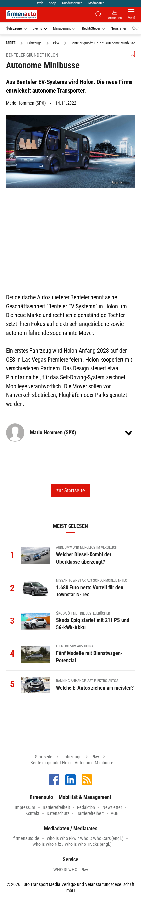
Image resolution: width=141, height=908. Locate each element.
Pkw (95, 756)
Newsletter (118, 28)
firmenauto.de (26, 838)
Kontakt (32, 813)
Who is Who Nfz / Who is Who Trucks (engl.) (71, 844)
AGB (115, 813)
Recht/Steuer (91, 28)
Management (62, 28)
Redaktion (86, 807)
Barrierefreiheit (56, 807)
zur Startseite (70, 490)
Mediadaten (96, 3)
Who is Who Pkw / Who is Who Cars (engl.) (85, 838)
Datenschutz (58, 813)
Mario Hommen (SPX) (26, 103)
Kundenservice (72, 3)
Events (37, 28)
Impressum (25, 807)
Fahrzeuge (14, 28)
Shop (52, 3)
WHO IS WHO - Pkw (70, 869)
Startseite (43, 756)
